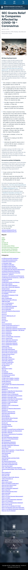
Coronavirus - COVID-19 (7, 274)
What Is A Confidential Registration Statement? (13, 509)
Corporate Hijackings (7, 279)
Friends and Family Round (8, 354)
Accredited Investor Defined (8, 266)
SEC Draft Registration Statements (10, 437)
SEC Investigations (6, 440)
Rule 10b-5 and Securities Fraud (9, 421)
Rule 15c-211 (5, 423)
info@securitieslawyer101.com (10, 188)
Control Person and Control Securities (11, 272)
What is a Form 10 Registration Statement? (12, 499)
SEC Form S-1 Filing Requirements (10, 438)
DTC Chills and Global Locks (8, 292)
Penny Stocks (5, 448)
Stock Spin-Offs (5, 475)
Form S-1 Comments (6, 331)
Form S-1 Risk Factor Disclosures (10, 339)
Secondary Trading (6, 446)
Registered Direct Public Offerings (10, 387)
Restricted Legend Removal (8, 413)
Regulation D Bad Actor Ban (8, 411)
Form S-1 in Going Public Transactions (11, 336)
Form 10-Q (4, 314)
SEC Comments (5, 435)
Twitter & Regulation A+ (7, 478)
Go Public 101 (5, 242)
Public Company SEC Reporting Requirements (13, 384)
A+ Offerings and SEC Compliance (10, 258)
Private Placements (6, 383)
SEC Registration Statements (9, 442)
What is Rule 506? (6, 493)
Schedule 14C (5, 459)
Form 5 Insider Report (7, 304)
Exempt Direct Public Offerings (9, 299)
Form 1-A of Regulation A (8, 303)
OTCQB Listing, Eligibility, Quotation (10, 378)
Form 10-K (14, 68)
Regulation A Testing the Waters (9, 402)
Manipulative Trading (7, 368)
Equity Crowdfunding (7, 298)
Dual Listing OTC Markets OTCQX (10, 295)
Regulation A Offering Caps (8, 392)
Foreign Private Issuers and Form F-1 (11, 325)
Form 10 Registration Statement (9, 306)
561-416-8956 (14, 548)
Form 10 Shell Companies (8, 307)
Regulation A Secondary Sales (9, 397)
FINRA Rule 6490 (6, 301)
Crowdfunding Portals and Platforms (10, 282)
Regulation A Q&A (6, 403)
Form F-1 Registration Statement (9, 327)
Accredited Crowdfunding (8, 264)
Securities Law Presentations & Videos (11, 252)
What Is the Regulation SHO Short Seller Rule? (13, 507)
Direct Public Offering (7, 284)
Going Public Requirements (8, 349)
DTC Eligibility (5, 293)
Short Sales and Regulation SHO (9, 464)
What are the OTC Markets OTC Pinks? (11, 506)
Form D (3, 322)
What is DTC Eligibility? (7, 501)
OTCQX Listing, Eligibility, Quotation (10, 379)
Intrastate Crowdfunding (8, 362)
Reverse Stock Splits (7, 419)
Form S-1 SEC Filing (6, 335)
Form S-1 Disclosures (7, 333)
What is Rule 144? (6, 490)
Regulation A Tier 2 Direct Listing (10, 400)
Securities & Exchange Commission (10, 247)
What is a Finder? (6, 498)
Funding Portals (5, 346)
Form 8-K (9, 68)
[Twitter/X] (10, 551)
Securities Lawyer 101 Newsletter (10, 249)
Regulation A (5, 386)
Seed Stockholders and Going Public (10, 458)
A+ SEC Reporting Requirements (9, 260)
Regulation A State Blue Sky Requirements (12, 391)
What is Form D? (6, 494)
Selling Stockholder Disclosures (9, 462)
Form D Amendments (7, 323)
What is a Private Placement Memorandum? (12, 496)
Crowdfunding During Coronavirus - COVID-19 (13, 277)
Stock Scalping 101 (6, 472)
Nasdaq (3, 239)
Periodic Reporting (6, 381)
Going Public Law (6, 355)
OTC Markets (5, 244)
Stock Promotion (6, 474)
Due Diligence (5, 296)
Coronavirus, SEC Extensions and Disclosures (13, 276)
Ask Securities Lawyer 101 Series (9, 250)
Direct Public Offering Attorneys (9, 285)
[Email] (14, 551)
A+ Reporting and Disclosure (9, 261)
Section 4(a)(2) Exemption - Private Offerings (13, 450)
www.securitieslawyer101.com (9, 230)
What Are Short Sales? (7, 466)
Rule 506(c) (4, 427)
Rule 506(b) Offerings (7, 426)
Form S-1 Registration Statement (9, 343)
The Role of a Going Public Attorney (10, 477)
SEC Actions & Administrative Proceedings (12, 434)
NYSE (3, 241)
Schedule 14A (5, 456)
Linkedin (4, 367)
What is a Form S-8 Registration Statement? (12, 502)
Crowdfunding (5, 280)
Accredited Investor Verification (9, 268)
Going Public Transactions (8, 359)
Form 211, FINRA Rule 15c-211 (8, 315)
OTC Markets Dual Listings (8, 375)
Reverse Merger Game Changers (10, 418)
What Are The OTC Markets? (9, 510)
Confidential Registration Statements (11, 271)
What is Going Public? (7, 482)
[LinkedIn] (17, 551)
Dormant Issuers (6, 288)
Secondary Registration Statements (10, 445)
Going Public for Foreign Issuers (9, 352)
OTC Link (4, 370)
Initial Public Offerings (7, 360)
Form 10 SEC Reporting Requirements (11, 311)
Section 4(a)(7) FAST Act (8, 451)
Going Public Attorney (7, 347)
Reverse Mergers (6, 416)
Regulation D (5, 410)
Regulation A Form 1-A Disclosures (10, 394)
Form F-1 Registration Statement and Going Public (14, 328)
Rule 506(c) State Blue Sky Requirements (12, 431)
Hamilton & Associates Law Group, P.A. (12, 192)
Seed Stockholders (6, 453)
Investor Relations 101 (7, 363)
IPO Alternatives (6, 365)
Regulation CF (5, 407)
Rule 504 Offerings (6, 424)
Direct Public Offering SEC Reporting (11, 287)
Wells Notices (5, 480)
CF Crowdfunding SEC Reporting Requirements (13, 269)
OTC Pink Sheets (6, 376)
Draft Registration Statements (9, 290)
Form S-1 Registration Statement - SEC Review (13, 330)
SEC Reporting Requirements (9, 443)
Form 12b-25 (5, 320)
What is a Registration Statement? (10, 488)
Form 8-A (4, 317)
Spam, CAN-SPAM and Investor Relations (12, 467)
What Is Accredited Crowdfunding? (10, 483)
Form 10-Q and (18, 185)
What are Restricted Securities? (9, 491)
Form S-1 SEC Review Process (9, 341)
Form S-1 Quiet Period (7, 338)
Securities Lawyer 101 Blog (8, 245)
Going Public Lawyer (7, 357)
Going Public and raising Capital (9, 351)
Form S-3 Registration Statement (10, 344)
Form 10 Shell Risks (6, 309)
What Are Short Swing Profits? (9, 485)
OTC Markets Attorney (7, 373)
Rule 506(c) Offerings (7, 432)
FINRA (3, 237)
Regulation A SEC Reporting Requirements (12, 395)
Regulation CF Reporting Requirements (11, 408)
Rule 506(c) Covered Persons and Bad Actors (13, 429)
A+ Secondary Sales (7, 263)
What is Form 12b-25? (7, 504)
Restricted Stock (6, 415)
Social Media (5, 454)
